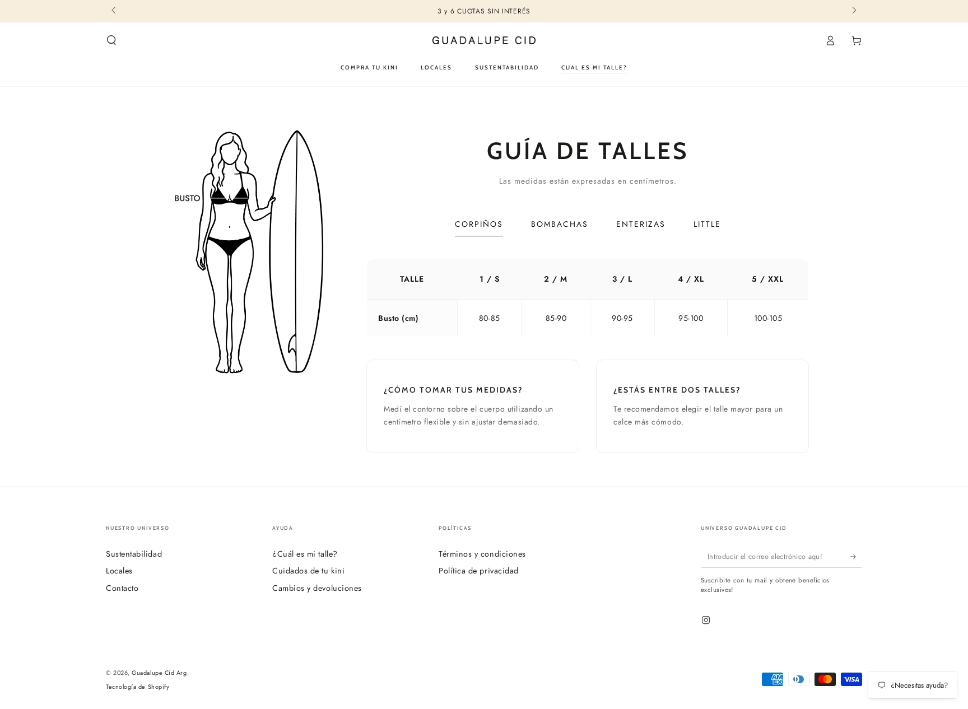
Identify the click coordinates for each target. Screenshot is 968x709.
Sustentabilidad (134, 553)
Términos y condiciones (482, 553)
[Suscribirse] (856, 556)
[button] (112, 40)
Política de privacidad (479, 570)
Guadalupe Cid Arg (159, 672)
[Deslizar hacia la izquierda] (114, 11)
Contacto (122, 588)
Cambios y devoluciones (317, 588)
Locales (119, 570)
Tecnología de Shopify (137, 687)
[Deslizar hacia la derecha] (853, 11)
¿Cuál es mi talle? (305, 553)
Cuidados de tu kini (308, 570)
